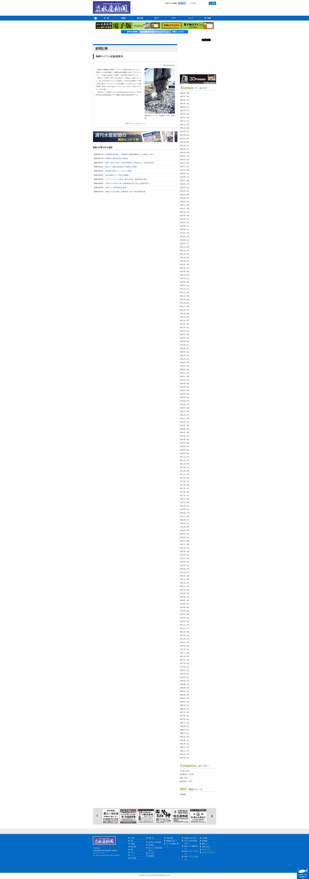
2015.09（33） (185, 551)
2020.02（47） (185, 366)
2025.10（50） (185, 128)
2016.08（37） (185, 513)
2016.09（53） (185, 509)
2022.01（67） (185, 285)
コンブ (133, 855)
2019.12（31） (185, 373)
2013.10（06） (185, 632)
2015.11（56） (185, 544)
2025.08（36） (185, 135)
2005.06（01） (185, 744)
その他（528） (185, 771)
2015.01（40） (185, 579)
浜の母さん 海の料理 (154, 842)
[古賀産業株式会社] (198, 83)
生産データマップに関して (190, 853)
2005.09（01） (185, 740)
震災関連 (151, 856)
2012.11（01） (185, 653)
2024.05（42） (185, 187)
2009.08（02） (185, 688)
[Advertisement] (198, 59)
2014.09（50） (185, 593)
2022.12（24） (185, 247)
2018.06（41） (185, 436)
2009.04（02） (185, 698)
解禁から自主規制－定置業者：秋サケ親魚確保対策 (125, 192)
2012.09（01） (185, 656)
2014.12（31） (185, 583)
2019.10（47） (185, 380)
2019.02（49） (185, 408)
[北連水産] (146, 822)
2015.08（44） (185, 555)
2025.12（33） (185, 121)
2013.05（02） (185, 649)
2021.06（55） (185, 310)
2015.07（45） (185, 558)
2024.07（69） (185, 180)
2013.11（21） (185, 628)
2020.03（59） (185, 362)
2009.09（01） (185, 684)
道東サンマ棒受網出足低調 (116, 187)
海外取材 (151, 845)
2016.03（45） (185, 530)
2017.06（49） (185, 478)
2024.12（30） (185, 163)
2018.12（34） (185, 415)
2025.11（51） (185, 124)
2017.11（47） (185, 460)
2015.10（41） (185, 548)
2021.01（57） (185, 327)
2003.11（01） (185, 751)
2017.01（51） (185, 495)
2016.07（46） (185, 516)
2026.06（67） (185, 100)
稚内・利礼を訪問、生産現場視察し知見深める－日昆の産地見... (131, 163)
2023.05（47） (185, 229)
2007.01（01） (185, 719)
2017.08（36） (185, 471)
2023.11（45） (185, 208)
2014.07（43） (185, 600)
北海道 (133, 843)
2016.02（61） (185, 534)
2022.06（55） (185, 268)
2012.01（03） (185, 660)
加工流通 (133, 858)
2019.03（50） (185, 404)
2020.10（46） (185, 338)
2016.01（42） (185, 537)
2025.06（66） (185, 142)
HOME (133, 838)
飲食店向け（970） (186, 781)
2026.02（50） (185, 114)
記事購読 (183, 794)
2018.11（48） (185, 418)
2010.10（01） (185, 674)
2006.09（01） (185, 726)
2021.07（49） (185, 306)
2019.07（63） (185, 390)
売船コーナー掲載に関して (190, 847)
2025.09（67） (185, 131)
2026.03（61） (185, 110)
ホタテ (133, 852)
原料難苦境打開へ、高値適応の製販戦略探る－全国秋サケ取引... (131, 154)
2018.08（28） (185, 429)
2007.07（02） (185, 712)
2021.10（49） (185, 296)
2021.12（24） (185, 289)
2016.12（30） (185, 499)
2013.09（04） (185, 635)
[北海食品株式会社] (198, 810)
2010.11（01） (185, 670)
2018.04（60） (185, 443)
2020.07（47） (185, 348)
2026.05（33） (185, 103)
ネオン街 (151, 853)
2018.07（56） (185, 432)
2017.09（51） (185, 467)
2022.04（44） (185, 275)
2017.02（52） (185, 492)
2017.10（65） (185, 464)
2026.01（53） (185, 117)
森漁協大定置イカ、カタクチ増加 (119, 171)
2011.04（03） (185, 663)
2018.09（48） (185, 425)
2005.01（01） (185, 747)
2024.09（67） (185, 173)
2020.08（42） (185, 345)
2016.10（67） (185, 506)
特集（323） (184, 778)
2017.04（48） (185, 485)
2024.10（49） (185, 170)
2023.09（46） (185, 215)
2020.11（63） (185, 334)
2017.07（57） (185, 474)
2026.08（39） (185, 93)
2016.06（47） (185, 520)
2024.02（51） (185, 198)
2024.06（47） (185, 184)
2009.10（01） (185, 681)
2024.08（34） (185, 177)
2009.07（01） (185, 691)
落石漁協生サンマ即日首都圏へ (118, 175)
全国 (132, 841)
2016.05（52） (185, 523)
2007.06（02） (185, 716)
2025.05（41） (185, 145)
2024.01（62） (185, 201)
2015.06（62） (185, 562)
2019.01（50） (185, 411)
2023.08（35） (185, 219)
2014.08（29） (185, 597)
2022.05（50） (185, 271)
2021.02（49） (185, 324)
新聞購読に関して (171, 841)
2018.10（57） (185, 422)
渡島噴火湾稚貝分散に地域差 (117, 158)
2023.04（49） (185, 233)
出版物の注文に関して (190, 838)
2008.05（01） (185, 709)
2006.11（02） (185, 723)
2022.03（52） (185, 278)
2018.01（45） (185, 453)
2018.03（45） (185, 446)
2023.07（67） (185, 222)
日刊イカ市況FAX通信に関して (190, 842)
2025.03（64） (185, 152)
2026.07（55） (185, 96)
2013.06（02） (185, 646)
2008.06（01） (185, 705)
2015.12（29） (185, 541)
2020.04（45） (185, 359)
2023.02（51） (185, 240)
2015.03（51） (185, 572)
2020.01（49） (185, 369)
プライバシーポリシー (208, 852)
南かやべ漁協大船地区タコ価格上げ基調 (121, 167)
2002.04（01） (185, 758)
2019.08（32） (185, 387)
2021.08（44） (185, 303)
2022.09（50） (185, 257)
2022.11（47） (185, 250)
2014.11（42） (185, 586)
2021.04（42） (185, 317)
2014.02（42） (185, 618)
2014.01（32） (185, 621)
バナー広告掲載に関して (173, 845)
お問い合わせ (206, 846)
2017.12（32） (185, 457)
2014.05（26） (185, 607)
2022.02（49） (185, 282)
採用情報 (204, 841)
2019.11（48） (185, 376)
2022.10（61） (185, 254)
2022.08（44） (185, 261)
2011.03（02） (185, 667)
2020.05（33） (185, 355)
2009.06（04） (185, 695)
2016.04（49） (185, 527)
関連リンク (205, 843)
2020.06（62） (185, 352)
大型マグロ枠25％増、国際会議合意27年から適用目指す (127, 183)
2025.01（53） (185, 159)
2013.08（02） (185, 639)
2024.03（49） (185, 194)
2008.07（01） (185, 702)
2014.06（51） (185, 604)
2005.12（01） (185, 737)
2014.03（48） (185, 614)
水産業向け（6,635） (187, 774)
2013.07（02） (185, 642)
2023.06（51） (185, 226)
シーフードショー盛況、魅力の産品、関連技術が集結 (126, 179)
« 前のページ (129, 123)
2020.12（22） (185, 331)
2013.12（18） (185, 625)
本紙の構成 (169, 838)
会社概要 (204, 838)
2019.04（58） (185, 401)
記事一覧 (151, 838)
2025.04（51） (185, 149)
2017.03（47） (185, 488)
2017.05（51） (185, 481)
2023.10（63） (185, 212)
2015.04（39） (185, 569)
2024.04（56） (185, 191)
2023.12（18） (185, 205)
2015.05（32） (185, 565)
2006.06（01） (185, 733)
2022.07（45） (185, 264)
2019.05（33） (185, 397)
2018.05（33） (185, 439)
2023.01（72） (185, 243)
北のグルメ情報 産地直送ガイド (155, 849)
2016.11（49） (185, 502)
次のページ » (141, 123)
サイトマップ (206, 849)
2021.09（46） (185, 299)
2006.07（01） (185, 730)
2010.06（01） (185, 677)
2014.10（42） (185, 590)
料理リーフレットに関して (190, 858)
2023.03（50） (185, 236)
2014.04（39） (185, 611)
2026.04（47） (185, 107)
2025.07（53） (185, 138)
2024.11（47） (185, 166)
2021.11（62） (185, 292)
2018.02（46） (185, 450)
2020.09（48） (185, 341)
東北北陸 (133, 846)
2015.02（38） (185, 576)
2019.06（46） (185, 394)
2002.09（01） (185, 754)
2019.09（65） (185, 383)
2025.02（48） (185, 156)
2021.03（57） (185, 320)
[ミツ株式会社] (111, 822)
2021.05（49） (185, 313)
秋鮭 (132, 849)
